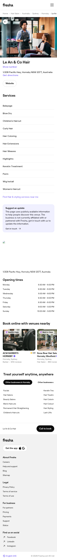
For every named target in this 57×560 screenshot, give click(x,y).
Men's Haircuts (9, 404)
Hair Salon (15, 13)
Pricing (6, 512)
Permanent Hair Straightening (16, 408)
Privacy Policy (9, 487)
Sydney (35, 13)
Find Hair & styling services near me (20, 197)
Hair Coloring (49, 399)
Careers (6, 462)
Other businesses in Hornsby (18, 382)
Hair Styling (48, 408)
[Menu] (52, 5)
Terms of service (10, 491)
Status (5, 525)
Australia (26, 13)
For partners (8, 508)
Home (5, 13)
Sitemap (6, 475)
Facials (6, 390)
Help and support (10, 466)
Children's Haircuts (11, 412)
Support (6, 521)
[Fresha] (8, 5)
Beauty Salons (9, 399)
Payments (7, 516)
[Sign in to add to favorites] (32, 332)
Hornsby (45, 13)
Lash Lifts (48, 412)
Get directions (10, 75)
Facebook (11, 537)
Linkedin (10, 541)
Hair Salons (8, 395)
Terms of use (8, 496)
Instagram (11, 546)
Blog (5, 471)
